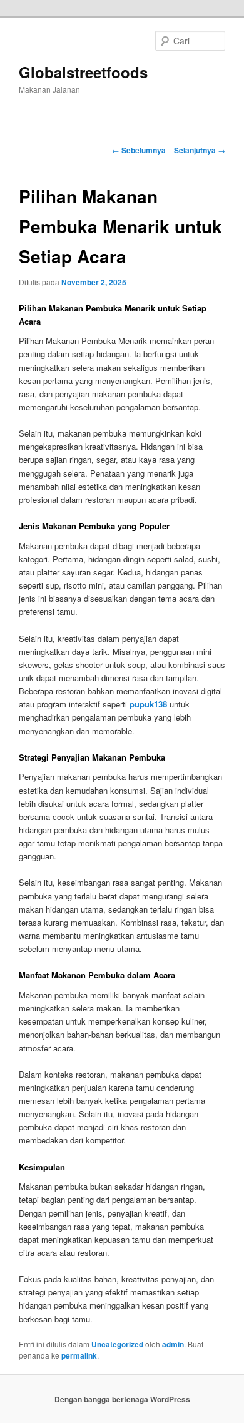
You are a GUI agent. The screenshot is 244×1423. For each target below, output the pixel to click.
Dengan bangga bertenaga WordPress (122, 1399)
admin (173, 1344)
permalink (79, 1355)
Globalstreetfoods (83, 72)
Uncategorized (117, 1344)
